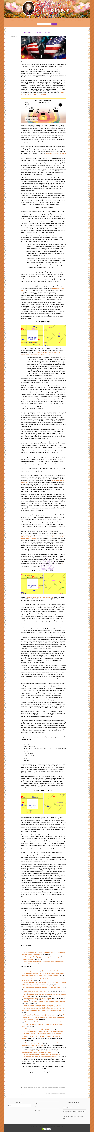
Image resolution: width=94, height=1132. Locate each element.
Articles (31, 20)
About (18, 20)
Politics (49, 1087)
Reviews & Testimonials (59, 20)
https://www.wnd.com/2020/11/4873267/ (32, 1045)
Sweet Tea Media (61, 1126)
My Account (37, 1110)
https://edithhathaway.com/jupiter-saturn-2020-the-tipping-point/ (39, 956)
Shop (24, 20)
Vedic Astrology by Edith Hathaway (37, 1126)
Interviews (47, 20)
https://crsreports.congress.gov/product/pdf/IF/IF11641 (36, 998)
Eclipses (31, 1087)
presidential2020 (54, 1087)
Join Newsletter (79, 20)
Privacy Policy (38, 1106)
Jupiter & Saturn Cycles (42, 1087)
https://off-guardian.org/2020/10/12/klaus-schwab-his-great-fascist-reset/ (41, 1021)
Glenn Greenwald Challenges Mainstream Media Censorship (31, 1094)
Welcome (12, 20)
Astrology (27, 1087)
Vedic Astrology (62, 1087)
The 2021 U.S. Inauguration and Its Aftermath (55, 1093)
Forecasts (35, 1087)
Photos (70, 20)
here (45, 701)
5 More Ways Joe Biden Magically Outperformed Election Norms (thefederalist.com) (43, 1001)
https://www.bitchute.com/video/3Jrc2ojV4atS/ (34, 991)
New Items (38, 20)
